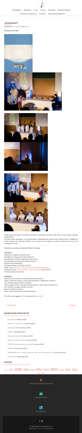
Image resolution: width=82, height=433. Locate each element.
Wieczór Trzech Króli (15, 323)
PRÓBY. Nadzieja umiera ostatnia (20, 344)
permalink (39, 296)
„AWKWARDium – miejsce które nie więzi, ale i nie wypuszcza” (30, 352)
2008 (18, 369)
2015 (67, 369)
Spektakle (27, 10)
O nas (36, 10)
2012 (46, 369)
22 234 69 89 (41, 411)
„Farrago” (73, 305)
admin (26, 26)
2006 (6, 370)
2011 (39, 369)
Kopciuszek (12, 357)
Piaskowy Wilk (13, 328)
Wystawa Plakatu (64, 10)
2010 (32, 370)
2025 (43, 373)
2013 (54, 369)
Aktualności (16, 10)
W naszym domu (14, 336)
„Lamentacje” (10, 305)
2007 (11, 370)
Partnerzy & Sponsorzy (28, 14)
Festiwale (51, 10)
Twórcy (43, 10)
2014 (61, 370)
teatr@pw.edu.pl (41, 397)
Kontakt (42, 14)
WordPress (49, 428)
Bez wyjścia (12, 319)
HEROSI (11, 332)
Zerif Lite (32, 428)
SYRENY (11, 348)
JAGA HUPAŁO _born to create (28, 270)
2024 (39, 373)
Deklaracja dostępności (56, 14)
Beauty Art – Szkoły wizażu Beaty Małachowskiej (31, 267)
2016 (22, 296)
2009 (26, 369)
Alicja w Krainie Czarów (16, 340)
